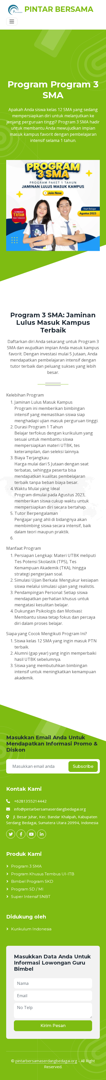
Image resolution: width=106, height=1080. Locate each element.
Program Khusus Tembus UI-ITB (42, 873)
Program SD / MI (27, 889)
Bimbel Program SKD (32, 881)
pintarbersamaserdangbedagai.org (46, 1060)
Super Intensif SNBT (30, 896)
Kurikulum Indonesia (31, 928)
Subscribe (83, 766)
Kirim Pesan (53, 1025)
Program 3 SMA (26, 866)
